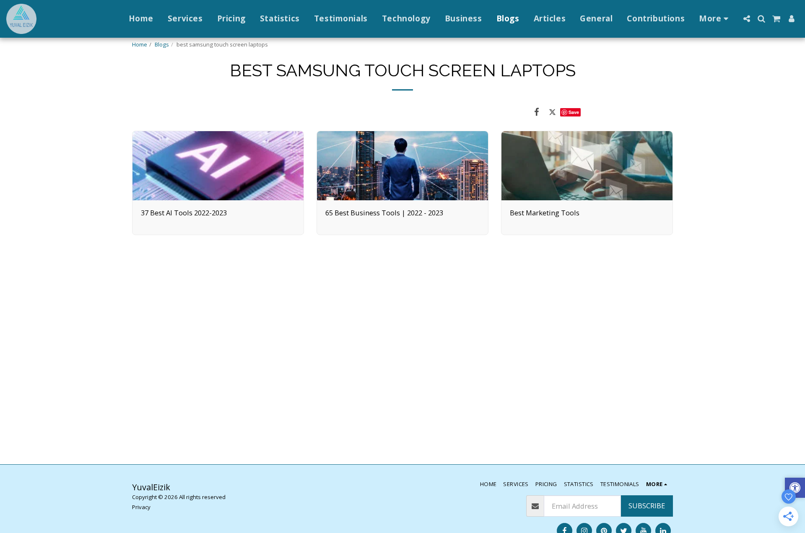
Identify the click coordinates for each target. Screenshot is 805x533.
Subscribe (646, 505)
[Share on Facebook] (536, 112)
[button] (746, 19)
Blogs (162, 44)
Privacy (141, 507)
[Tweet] (552, 112)
